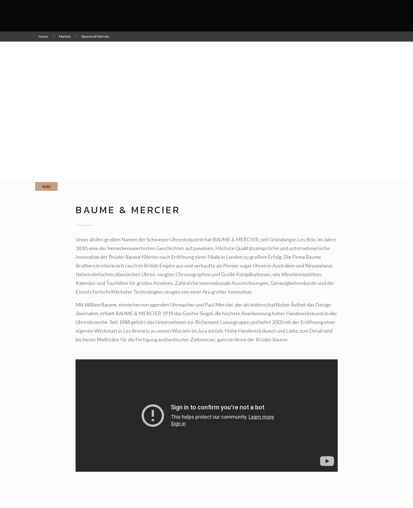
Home (43, 36)
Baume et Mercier (95, 36)
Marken (65, 36)
